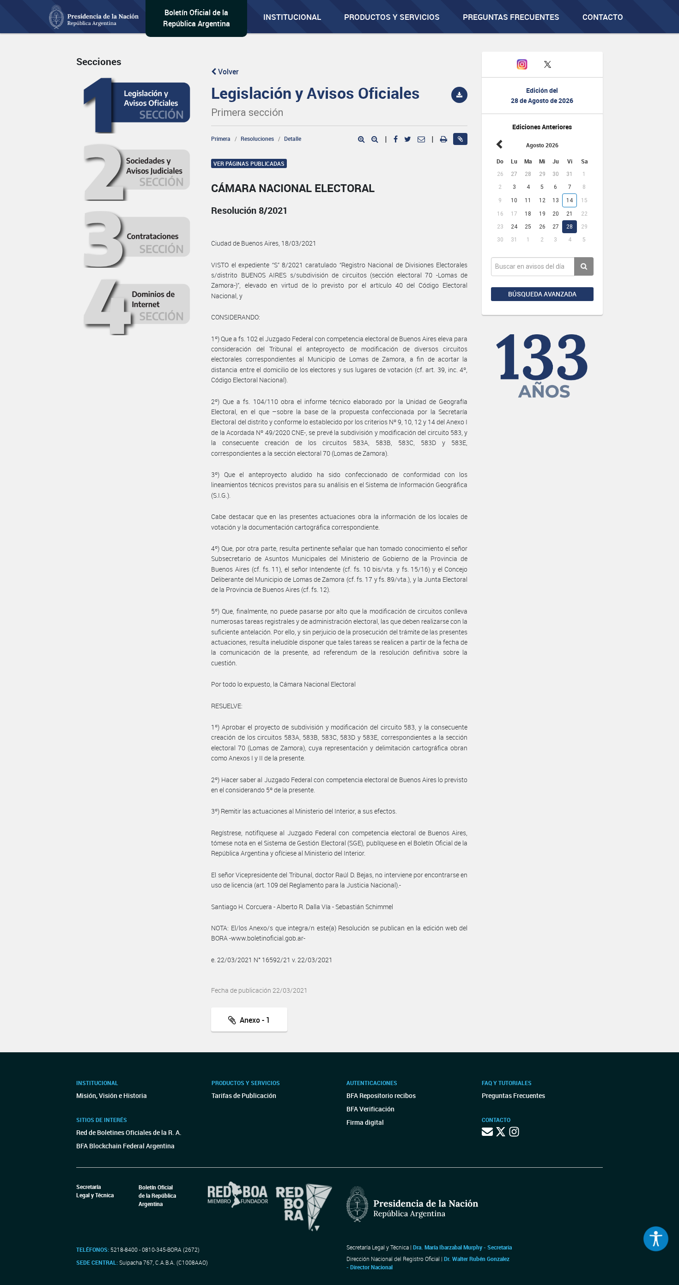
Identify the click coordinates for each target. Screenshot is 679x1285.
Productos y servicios (392, 17)
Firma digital (365, 1122)
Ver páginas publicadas (249, 163)
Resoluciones (257, 138)
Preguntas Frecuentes (511, 17)
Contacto (602, 17)
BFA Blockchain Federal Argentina (125, 1145)
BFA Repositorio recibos (381, 1095)
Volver (227, 71)
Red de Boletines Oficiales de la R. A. (129, 1132)
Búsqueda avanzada (542, 294)
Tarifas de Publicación (244, 1095)
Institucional (292, 17)
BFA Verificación (370, 1108)
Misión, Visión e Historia (111, 1095)
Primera (220, 138)
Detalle (292, 138)
